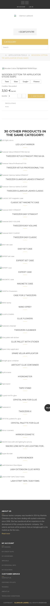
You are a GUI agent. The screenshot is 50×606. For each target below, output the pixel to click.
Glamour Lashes (21, 603)
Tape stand (25, 388)
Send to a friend (10, 103)
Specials (5, 560)
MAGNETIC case (25, 284)
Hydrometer (25, 376)
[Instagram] (7, 537)
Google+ (25, 81)
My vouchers (7, 570)
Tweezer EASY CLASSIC (25, 237)
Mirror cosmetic (25, 434)
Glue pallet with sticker (25, 342)
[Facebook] (3, 537)
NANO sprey (25, 307)
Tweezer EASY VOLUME (25, 226)
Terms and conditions (11, 596)
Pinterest (36, 81)
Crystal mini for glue (25, 400)
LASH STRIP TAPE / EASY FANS (25, 481)
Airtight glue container (25, 365)
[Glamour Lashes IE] (25, 20)
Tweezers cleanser (25, 330)
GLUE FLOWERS (25, 318)
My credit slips (8, 551)
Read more (6, 533)
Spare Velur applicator (25, 353)
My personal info (9, 565)
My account (21, 7)
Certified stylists (9, 582)
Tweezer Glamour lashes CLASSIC (25, 191)
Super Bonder (25, 458)
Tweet (6, 81)
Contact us (6, 578)
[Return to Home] (2, 55)
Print (7, 107)
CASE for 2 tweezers (25, 295)
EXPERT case (25, 272)
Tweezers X (25, 411)
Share (15, 81)
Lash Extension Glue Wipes (25, 469)
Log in (31, 7)
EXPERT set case (25, 260)
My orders (6, 547)
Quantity (4, 96)
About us (5, 591)
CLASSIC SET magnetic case (25, 202)
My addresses (7, 556)
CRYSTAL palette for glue (25, 423)
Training (5, 587)
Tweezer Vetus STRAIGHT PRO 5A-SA (25, 156)
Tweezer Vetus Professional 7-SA (25, 168)
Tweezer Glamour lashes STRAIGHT (25, 179)
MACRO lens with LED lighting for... (25, 446)
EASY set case (25, 249)
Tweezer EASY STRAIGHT (25, 214)
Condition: (5, 86)
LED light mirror (25, 144)
